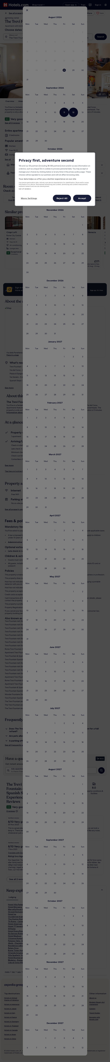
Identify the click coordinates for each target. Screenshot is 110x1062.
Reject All (62, 198)
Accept (82, 198)
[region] (55, 179)
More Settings (29, 198)
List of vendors (25, 189)
